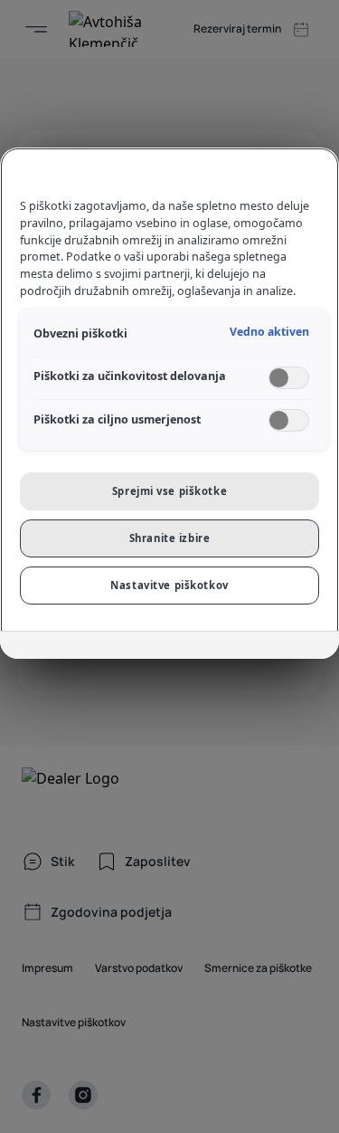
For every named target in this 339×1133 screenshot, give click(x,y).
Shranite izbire (170, 538)
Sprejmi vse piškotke (169, 491)
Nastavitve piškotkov (169, 585)
